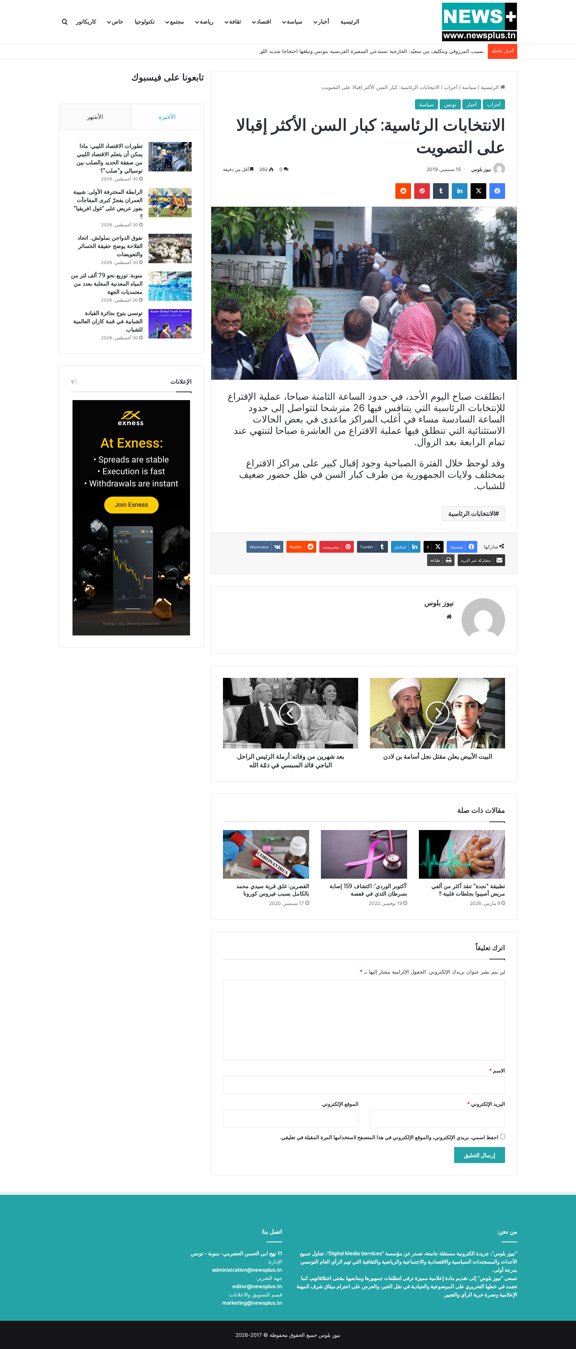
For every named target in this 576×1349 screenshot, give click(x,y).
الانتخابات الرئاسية (471, 513)
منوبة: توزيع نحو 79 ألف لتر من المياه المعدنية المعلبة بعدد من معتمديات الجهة (107, 283)
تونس (450, 104)
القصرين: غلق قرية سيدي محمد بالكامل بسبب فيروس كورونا (272, 890)
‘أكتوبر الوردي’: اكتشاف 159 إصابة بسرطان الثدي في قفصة (368, 890)
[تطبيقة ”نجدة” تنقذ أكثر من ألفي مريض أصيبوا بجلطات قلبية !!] (462, 854)
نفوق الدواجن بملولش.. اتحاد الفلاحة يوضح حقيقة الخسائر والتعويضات (110, 246)
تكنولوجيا (145, 22)
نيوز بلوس (481, 169)
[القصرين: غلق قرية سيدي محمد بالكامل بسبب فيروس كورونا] (266, 854)
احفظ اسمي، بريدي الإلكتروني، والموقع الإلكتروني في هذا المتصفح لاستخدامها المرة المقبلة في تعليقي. (389, 1137)
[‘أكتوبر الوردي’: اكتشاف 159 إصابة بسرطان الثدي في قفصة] (364, 854)
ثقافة (235, 22)
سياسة (294, 22)
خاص (117, 22)
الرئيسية (350, 22)
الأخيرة (167, 116)
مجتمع (177, 22)
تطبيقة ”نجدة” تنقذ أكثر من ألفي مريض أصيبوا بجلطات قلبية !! (468, 890)
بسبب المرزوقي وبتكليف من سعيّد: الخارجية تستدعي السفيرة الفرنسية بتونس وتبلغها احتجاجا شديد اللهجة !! (367, 51)
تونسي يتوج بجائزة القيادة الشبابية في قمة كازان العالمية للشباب (108, 321)
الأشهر (95, 116)
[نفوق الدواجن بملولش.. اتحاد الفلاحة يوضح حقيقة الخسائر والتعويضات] (170, 248)
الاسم (497, 1070)
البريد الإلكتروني (486, 1104)
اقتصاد (264, 22)
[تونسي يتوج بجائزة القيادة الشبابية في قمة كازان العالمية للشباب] (170, 324)
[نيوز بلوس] (479, 22)
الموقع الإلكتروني (340, 1104)
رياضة (207, 22)
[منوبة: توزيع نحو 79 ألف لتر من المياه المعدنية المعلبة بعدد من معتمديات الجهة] (170, 286)
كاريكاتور (86, 22)
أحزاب (451, 87)
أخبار (323, 22)
